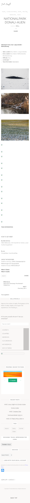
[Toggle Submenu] (26, 330)
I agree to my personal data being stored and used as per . (14, 466)
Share (16, 31)
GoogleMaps (4, 253)
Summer (21, 428)
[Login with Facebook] (2, 470)
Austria (3, 11)
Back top (14, 498)
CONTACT (11, 480)
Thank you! (6, 444)
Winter (14, 431)
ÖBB (2, 243)
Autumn (4, 275)
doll (17, 26)
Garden (19, 11)
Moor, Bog (25, 11)
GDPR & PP (4, 480)
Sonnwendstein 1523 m (15, 415)
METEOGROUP (15, 265)
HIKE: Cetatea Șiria (15, 411)
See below (16, 62)
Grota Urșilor (15, 408)
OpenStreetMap (13, 253)
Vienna (18, 14)
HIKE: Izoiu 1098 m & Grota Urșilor (15, 404)
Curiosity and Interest (12, 11)
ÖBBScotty (7, 243)
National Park (13, 14)
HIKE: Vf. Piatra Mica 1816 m (15, 419)
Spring (13, 428)
